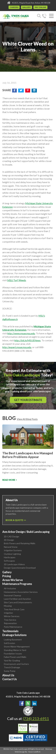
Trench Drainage (12, 667)
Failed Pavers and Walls (15, 657)
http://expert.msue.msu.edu (16, 347)
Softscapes (9, 560)
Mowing (8, 605)
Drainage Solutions (14, 635)
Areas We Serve (12, 580)
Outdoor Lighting (12, 554)
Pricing (6, 576)
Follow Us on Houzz (28, 703)
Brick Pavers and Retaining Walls (19, 543)
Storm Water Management (17, 646)
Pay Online (40, 7)
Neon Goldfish (34, 752)
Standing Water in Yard (15, 650)
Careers (14, 7)
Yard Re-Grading (12, 660)
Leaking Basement (13, 639)
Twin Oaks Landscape (28, 692)
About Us (8, 675)
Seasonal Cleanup (12, 595)
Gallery (26, 7)
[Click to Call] (44, 16)
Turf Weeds (16, 280)
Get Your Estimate (28, 400)
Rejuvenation (10, 623)
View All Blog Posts (27, 418)
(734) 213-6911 (36, 718)
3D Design (9, 540)
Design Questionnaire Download (20, 567)
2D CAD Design (11, 536)
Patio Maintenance (13, 626)
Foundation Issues (13, 653)
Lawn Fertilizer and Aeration (17, 598)
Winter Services (11, 616)
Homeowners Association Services (21, 592)
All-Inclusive (10, 588)
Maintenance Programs (17, 584)
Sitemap (48, 749)
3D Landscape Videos (14, 564)
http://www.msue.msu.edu (21, 333)
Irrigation (8, 612)
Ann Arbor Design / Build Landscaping (26, 531)
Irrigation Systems (13, 550)
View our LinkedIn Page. (34, 703)
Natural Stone (10, 547)
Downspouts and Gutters (16, 664)
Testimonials (10, 631)
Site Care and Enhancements (18, 602)
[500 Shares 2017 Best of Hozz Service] (28, 728)
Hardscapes (9, 557)
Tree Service (10, 619)
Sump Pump (9, 671)
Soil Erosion (9, 643)
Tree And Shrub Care (14, 609)
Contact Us (9, 679)
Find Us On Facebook (21, 703)
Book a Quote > (15, 520)
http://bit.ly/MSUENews (27, 340)
